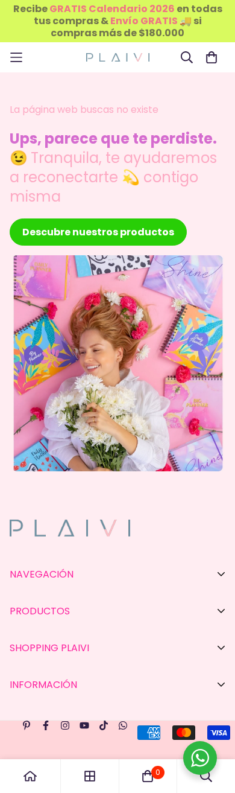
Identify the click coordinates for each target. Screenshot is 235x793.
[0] (148, 776)
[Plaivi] (117, 57)
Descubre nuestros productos (98, 232)
